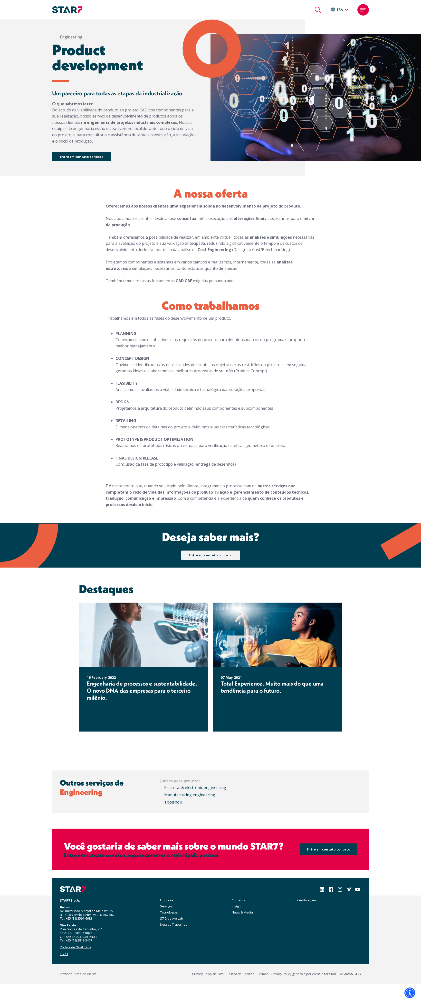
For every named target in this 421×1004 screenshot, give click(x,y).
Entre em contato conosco (82, 156)
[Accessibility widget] (409, 992)
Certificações (306, 900)
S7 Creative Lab (171, 918)
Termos (262, 974)
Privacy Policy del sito (208, 974)
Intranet (66, 974)
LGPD (64, 954)
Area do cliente (86, 974)
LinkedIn (321, 889)
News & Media (242, 912)
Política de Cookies (240, 974)
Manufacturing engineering (189, 794)
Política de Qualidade (75, 947)
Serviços (166, 906)
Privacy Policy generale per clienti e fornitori (303, 974)
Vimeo (348, 889)
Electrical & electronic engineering (195, 787)
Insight (236, 906)
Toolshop (173, 802)
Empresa (166, 900)
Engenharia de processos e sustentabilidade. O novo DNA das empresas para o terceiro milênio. (142, 690)
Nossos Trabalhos (173, 924)
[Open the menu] (363, 10)
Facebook (331, 889)
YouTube (357, 889)
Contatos (238, 900)
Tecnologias (169, 912)
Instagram (340, 889)
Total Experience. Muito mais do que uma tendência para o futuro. (272, 687)
